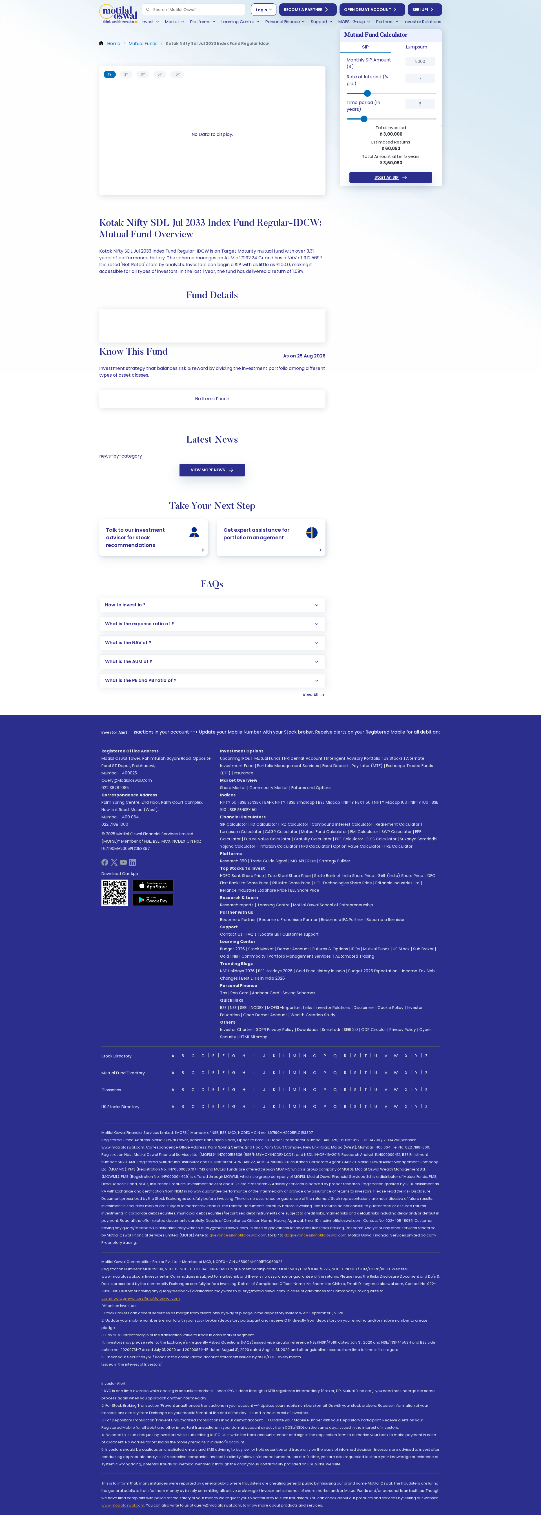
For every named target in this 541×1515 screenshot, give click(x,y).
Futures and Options (311, 787)
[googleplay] (153, 900)
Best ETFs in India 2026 (263, 978)
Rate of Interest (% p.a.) (367, 80)
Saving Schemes (299, 993)
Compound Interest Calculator (342, 824)
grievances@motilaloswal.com (238, 1235)
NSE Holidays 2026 (237, 971)
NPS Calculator (315, 846)
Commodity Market (268, 787)
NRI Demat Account (303, 758)
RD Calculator (294, 824)
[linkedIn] (132, 864)
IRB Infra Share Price (291, 883)
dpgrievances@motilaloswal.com (315, 1235)
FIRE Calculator (398, 846)
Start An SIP (386, 177)
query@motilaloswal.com (126, 780)
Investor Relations (333, 1007)
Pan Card (239, 993)
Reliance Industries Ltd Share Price (253, 890)
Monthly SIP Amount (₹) (369, 63)
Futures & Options (330, 949)
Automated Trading (354, 956)
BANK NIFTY (274, 802)
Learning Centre (273, 905)
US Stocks (393, 758)
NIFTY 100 (419, 802)
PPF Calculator (349, 839)
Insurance (243, 773)
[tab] (110, 74)
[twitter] (114, 864)
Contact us (231, 934)
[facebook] (104, 864)
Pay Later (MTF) (367, 765)
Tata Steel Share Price (289, 875)
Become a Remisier (386, 919)
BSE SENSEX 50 (243, 809)
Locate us (269, 934)
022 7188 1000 (114, 824)
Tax (223, 993)
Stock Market (261, 949)
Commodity (253, 956)
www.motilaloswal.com (122, 1505)
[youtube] (123, 864)
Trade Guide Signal (268, 861)
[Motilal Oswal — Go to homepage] (118, 14)
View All (310, 695)
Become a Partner (303, 9)
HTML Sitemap (253, 1037)
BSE (223, 1007)
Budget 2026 (232, 949)
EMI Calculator (364, 831)
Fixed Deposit (335, 765)
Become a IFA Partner (342, 919)
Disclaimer (364, 1007)
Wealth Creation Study (313, 1015)
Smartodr (331, 1029)
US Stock (401, 949)
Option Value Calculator (356, 846)
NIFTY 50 (228, 802)
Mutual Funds (267, 758)
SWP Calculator (397, 831)
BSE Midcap (329, 802)
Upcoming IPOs (235, 758)
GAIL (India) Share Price (400, 875)
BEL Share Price (304, 890)
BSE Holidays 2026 (275, 971)
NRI (235, 956)
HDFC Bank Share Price (242, 875)
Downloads (307, 1029)
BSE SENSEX (250, 802)
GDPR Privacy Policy (275, 1029)
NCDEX (257, 1007)
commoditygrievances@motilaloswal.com (140, 1298)
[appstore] (153, 885)
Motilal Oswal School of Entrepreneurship (333, 905)
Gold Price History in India (320, 971)
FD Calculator (263, 824)
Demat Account (293, 949)
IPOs (355, 949)
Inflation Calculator (278, 846)
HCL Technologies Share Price (343, 883)
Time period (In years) (363, 105)
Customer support (300, 934)
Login (261, 10)
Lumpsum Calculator (240, 831)
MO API (297, 861)
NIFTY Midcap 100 (390, 802)
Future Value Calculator (267, 839)
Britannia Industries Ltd (397, 883)
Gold (224, 956)
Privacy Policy (402, 1029)
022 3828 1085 (115, 787)
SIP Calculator (233, 824)
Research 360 (233, 861)
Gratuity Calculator (313, 839)
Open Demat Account (367, 9)
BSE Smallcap (302, 802)
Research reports (237, 905)
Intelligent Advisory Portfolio (353, 758)
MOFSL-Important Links (289, 1007)
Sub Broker (423, 949)
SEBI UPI (420, 9)
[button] (148, 9)
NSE (233, 1007)
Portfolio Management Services (288, 765)
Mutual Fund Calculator (324, 831)
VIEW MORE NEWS (208, 470)
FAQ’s (251, 934)
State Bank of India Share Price (344, 875)
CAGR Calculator (281, 831)
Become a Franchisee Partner (288, 919)
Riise (311, 861)
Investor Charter (236, 1029)
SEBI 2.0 (351, 1029)
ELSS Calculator (381, 839)
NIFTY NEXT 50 (357, 802)
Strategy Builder (334, 861)
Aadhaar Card (265, 993)
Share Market (233, 787)
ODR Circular (373, 1029)
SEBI (243, 1007)
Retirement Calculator (398, 824)
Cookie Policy (390, 1007)
